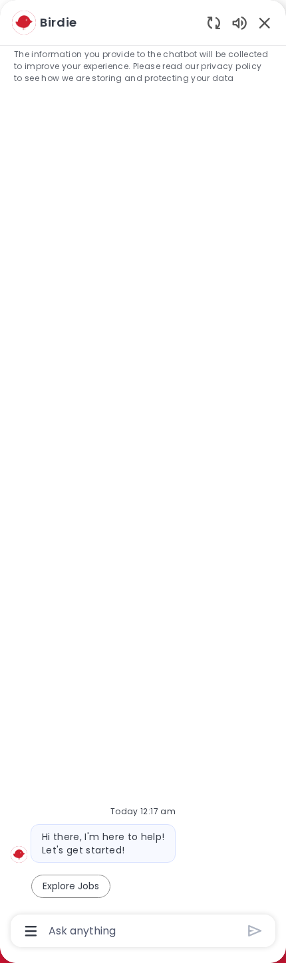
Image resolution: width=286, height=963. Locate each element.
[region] (143, 475)
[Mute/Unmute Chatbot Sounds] (239, 22)
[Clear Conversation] (213, 22)
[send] (255, 930)
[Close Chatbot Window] (264, 22)
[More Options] (31, 931)
